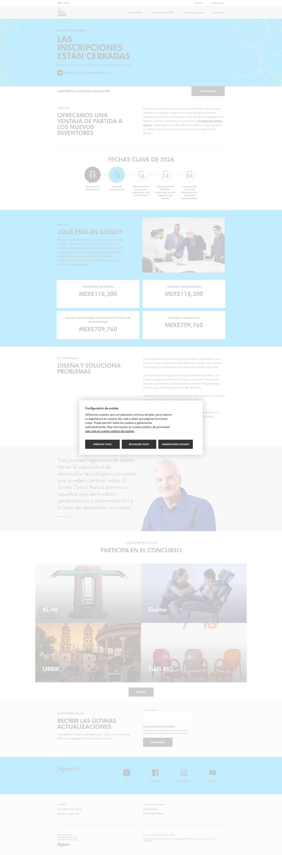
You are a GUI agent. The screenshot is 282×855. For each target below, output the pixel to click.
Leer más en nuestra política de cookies (109, 431)
